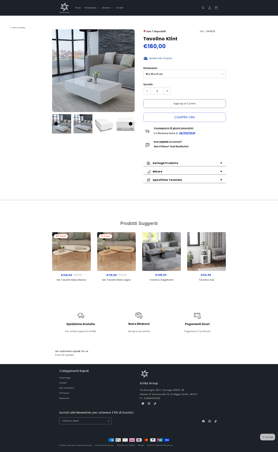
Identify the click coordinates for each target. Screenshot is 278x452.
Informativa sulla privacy (104, 445)
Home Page (64, 377)
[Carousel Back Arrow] (56, 124)
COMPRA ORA (184, 117)
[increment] (167, 91)
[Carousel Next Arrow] (130, 124)
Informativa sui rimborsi (126, 445)
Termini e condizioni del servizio (160, 445)
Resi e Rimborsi (66, 387)
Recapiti (141, 445)
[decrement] (147, 91)
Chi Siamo (64, 392)
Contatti (63, 382)
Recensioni (64, 398)
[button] (91, 8)
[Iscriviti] (108, 420)
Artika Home (71, 445)
